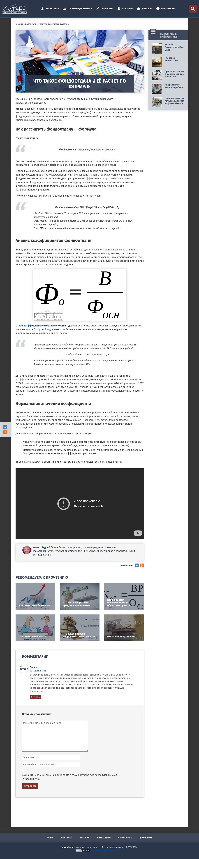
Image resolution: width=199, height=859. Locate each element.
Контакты (66, 837)
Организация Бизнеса (80, 8)
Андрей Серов (50, 547)
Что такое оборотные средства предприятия (76, 604)
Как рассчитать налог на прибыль (174, 86)
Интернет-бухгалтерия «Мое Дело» (174, 47)
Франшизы (107, 8)
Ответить (35, 697)
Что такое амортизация (121, 636)
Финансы (147, 8)
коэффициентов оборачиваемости (44, 325)
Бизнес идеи (52, 8)
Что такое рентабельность (34, 605)
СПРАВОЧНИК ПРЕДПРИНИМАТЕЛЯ (53, 24)
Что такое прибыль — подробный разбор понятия (79, 635)
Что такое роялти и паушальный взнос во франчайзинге (174, 101)
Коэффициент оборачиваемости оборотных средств (118, 602)
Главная (19, 24)
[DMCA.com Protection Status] (83, 850)
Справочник (125, 837)
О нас (50, 837)
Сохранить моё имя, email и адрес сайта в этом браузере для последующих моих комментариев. (70, 776)
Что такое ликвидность (32, 636)
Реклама (84, 837)
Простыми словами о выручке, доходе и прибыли (174, 74)
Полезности (168, 8)
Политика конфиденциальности (107, 850)
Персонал (127, 8)
